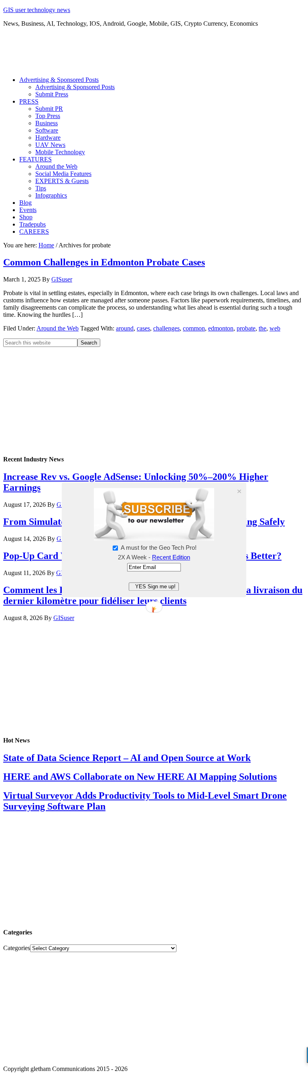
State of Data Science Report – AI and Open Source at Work (127, 758)
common (194, 328)
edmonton (220, 328)
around (125, 328)
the (262, 328)
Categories (16, 947)
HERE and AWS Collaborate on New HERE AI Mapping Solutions (140, 776)
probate (246, 328)
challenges (166, 328)
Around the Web (57, 328)
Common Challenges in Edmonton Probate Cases (104, 262)
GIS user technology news (36, 9)
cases (143, 328)
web (275, 328)
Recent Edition (171, 557)
